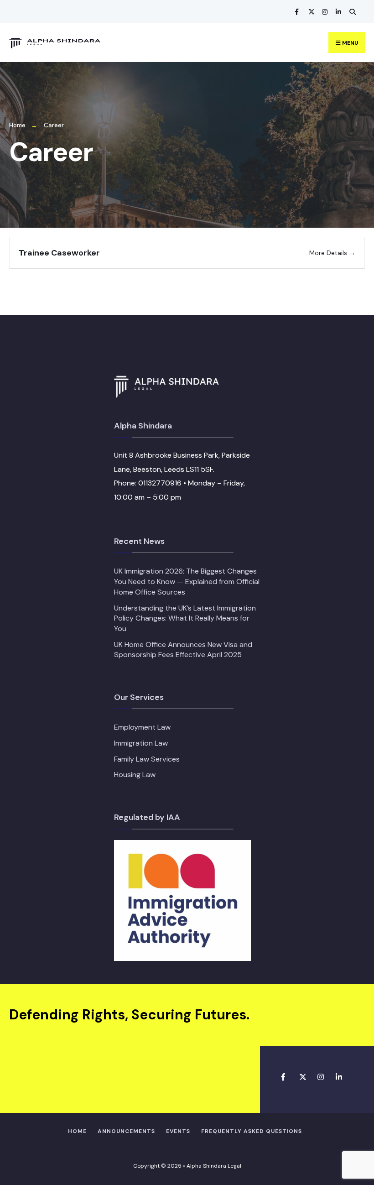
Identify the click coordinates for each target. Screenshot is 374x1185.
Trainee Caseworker (59, 252)
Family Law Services (147, 759)
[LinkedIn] (337, 12)
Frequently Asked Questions (251, 1131)
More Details (329, 253)
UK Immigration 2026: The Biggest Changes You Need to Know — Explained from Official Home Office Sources (187, 581)
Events (178, 1131)
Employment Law (142, 727)
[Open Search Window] (351, 12)
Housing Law (135, 774)
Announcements (126, 1131)
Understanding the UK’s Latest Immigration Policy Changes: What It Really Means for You (185, 618)
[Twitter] (310, 12)
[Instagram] (324, 12)
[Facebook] (296, 12)
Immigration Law (141, 743)
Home (17, 125)
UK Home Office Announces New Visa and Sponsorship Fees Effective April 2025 (183, 650)
